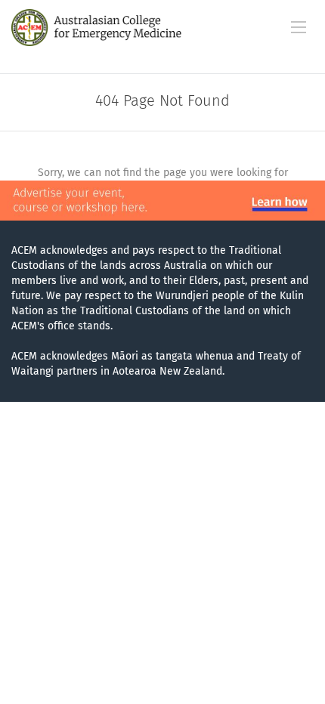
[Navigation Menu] (298, 27)
